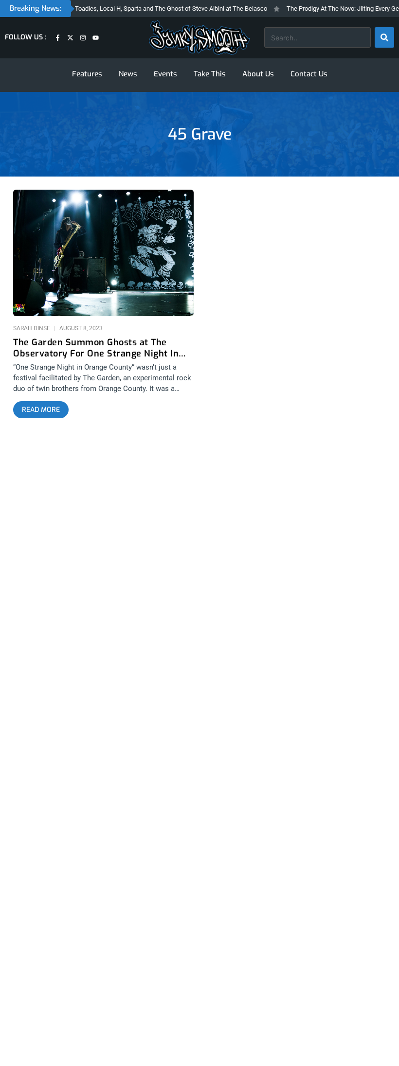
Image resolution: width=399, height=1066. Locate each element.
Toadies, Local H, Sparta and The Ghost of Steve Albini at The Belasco (162, 8)
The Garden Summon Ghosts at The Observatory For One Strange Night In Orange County (96, 348)
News (128, 74)
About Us (258, 74)
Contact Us (308, 74)
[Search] (384, 37)
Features (87, 74)
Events (165, 74)
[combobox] (317, 37)
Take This (210, 74)
